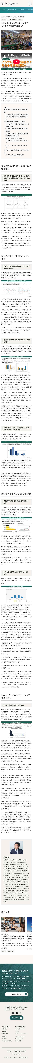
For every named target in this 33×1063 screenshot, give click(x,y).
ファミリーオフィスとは (20, 1036)
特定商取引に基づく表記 (20, 1051)
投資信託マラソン (19, 1038)
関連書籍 (4, 1038)
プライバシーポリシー (17, 1054)
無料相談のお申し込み (16, 994)
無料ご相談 (15, 1018)
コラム (16, 1031)
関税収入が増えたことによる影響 (14, 138)
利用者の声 (5, 1033)
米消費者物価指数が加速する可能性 (15, 121)
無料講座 (4, 1031)
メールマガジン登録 (6, 1041)
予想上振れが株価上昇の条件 (14, 155)
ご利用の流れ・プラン (20, 1026)
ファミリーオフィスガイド (21, 1033)
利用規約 (10, 1051)
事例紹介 (4, 1029)
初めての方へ (5, 1026)
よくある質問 (18, 1041)
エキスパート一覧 (19, 1029)
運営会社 (4, 1036)
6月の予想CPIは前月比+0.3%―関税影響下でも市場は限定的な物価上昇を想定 (16, 117)
